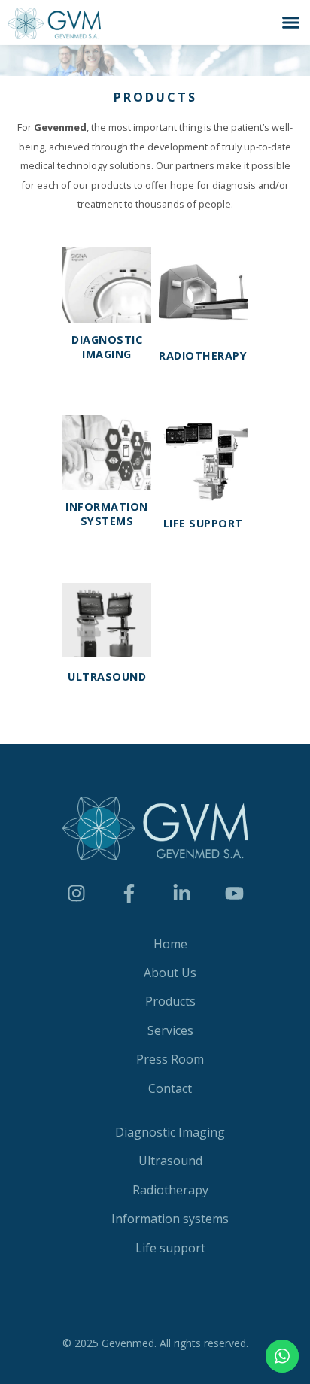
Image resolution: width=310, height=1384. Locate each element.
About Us (170, 972)
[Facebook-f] (128, 893)
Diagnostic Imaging (106, 346)
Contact (170, 1088)
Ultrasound (107, 676)
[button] (290, 22)
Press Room (170, 1059)
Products (170, 1001)
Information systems (106, 513)
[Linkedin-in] (181, 893)
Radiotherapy (203, 355)
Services (170, 1030)
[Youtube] (234, 893)
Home (170, 944)
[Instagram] (76, 893)
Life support (203, 523)
